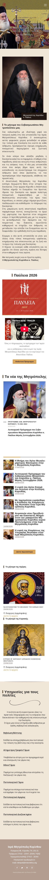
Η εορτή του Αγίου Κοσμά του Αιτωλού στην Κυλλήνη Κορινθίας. (29, 489)
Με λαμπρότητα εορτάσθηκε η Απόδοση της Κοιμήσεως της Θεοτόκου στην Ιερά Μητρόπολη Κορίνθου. (30, 503)
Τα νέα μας (22, 424)
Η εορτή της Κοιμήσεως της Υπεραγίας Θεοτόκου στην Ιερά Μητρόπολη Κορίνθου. (30, 532)
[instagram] (32, 867)
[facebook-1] (17, 867)
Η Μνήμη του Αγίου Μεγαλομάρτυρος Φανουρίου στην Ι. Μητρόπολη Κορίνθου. (30, 463)
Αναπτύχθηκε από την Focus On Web (24, 872)
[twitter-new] (22, 867)
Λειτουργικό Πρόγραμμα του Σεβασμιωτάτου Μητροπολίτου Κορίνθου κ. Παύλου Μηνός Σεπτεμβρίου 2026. (26, 432)
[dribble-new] (27, 867)
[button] (45, 5)
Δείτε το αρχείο (10, 616)
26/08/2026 (11, 426)
